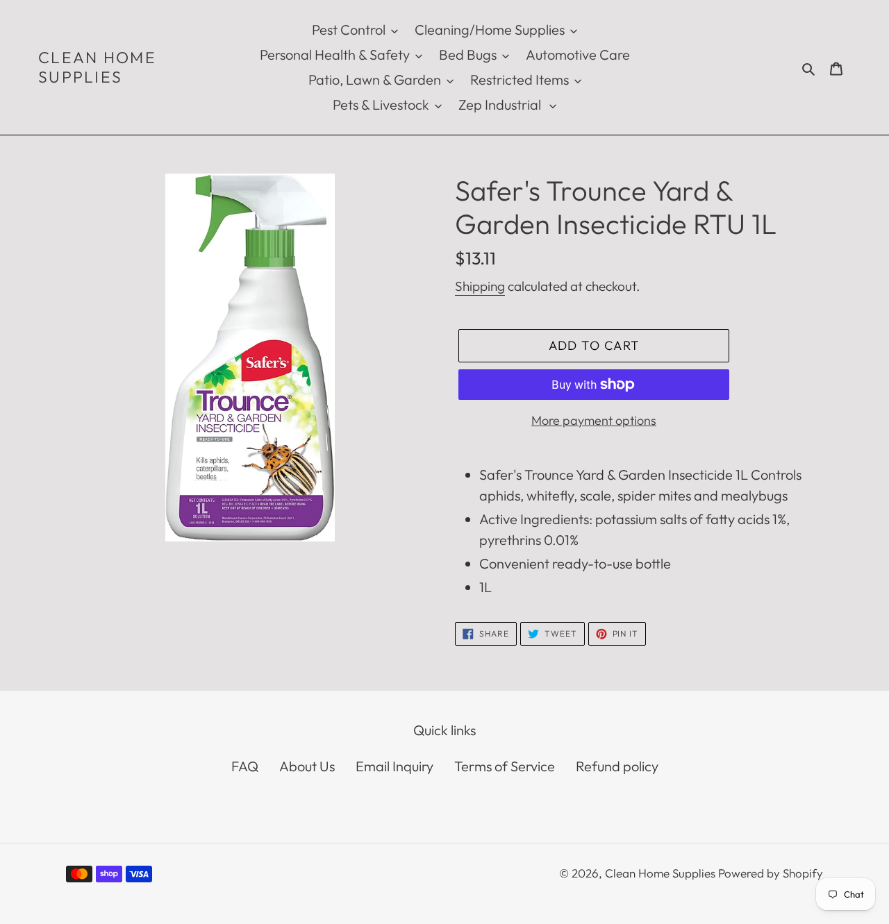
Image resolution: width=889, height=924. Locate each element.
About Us (307, 766)
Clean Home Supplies (97, 67)
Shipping (480, 286)
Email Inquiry (394, 766)
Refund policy (617, 766)
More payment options (593, 420)
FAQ (244, 766)
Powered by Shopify (770, 873)
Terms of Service (504, 766)
